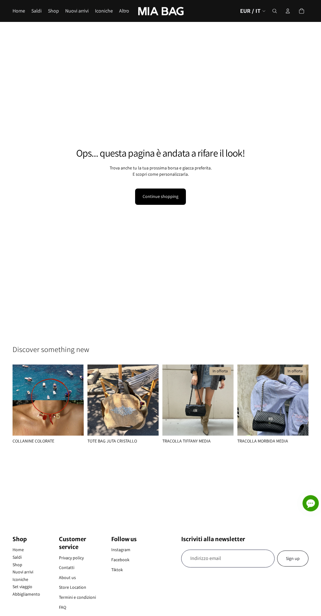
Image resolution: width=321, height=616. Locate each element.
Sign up (293, 558)
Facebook (120, 559)
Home (18, 549)
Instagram (120, 549)
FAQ (62, 607)
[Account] (288, 11)
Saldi (17, 557)
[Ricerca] (275, 11)
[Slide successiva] (77, 400)
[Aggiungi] (149, 426)
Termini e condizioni (77, 597)
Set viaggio (22, 586)
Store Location (72, 587)
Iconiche (20, 579)
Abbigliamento (26, 594)
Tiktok (117, 569)
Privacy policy (71, 558)
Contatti (66, 567)
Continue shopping (160, 196)
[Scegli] (74, 426)
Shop (17, 564)
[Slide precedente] (19, 400)
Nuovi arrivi (23, 572)
